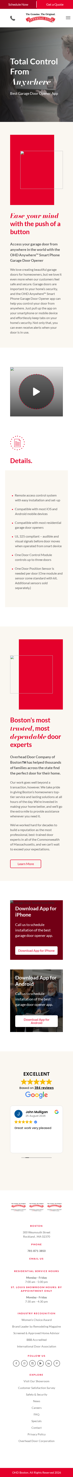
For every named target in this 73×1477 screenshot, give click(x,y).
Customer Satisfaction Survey (36, 1387)
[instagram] (24, 1363)
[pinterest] (57, 1363)
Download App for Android (36, 1021)
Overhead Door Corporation (36, 1441)
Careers (37, 1407)
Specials (36, 1421)
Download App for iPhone (36, 950)
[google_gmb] (32, 1363)
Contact (36, 1427)
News (36, 1401)
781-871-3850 (36, 1250)
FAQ (36, 1414)
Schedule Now (18, 4)
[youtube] (40, 1363)
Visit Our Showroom (36, 1381)
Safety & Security (36, 1394)
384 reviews (44, 1088)
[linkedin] (48, 1363)
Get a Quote (54, 4)
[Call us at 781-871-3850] (12, 18)
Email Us (36, 1258)
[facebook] (16, 1363)
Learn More (26, 864)
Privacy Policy (37, 1434)
